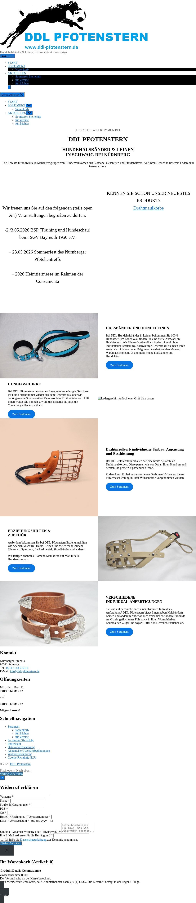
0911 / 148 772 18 (17, 667)
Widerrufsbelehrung (20, 754)
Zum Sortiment (119, 365)
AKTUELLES (17, 73)
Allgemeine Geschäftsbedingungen (29, 750)
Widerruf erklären (11, 843)
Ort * (3, 812)
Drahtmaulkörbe (148, 207)
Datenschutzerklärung (33, 839)
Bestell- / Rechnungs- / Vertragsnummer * (25, 816)
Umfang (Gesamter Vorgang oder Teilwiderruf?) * (30, 831)
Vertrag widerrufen (11, 774)
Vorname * (6, 796)
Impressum (14, 743)
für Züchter (22, 83)
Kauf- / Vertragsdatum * (14, 820)
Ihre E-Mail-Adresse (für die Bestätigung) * (26, 835)
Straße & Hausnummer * (15, 804)
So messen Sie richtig (28, 76)
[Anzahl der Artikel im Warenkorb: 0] (9, 87)
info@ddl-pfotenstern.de (24, 671)
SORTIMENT (16, 66)
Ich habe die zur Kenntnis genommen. (41, 839)
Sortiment (13, 726)
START (12, 62)
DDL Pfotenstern (20, 764)
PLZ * (4, 808)
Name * (5, 800)
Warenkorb (22, 69)
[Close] (7, 850)
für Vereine (22, 79)
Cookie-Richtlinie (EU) (22, 757)
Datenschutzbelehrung (21, 747)
